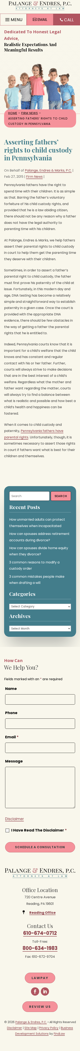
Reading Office (42, 912)
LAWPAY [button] (40, 978)
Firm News (34, 176)
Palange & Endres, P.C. (31, 1022)
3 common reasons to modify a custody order (34, 565)
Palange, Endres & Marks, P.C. (48, 170)
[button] (13, 18)
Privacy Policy (48, 1028)
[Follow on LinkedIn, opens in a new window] (45, 991)
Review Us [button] (40, 1006)
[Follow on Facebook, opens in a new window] (35, 991)
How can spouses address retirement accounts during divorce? (39, 536)
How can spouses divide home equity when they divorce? (38, 551)
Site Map (30, 1028)
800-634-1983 (40, 948)
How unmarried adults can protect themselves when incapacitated (37, 522)
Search (61, 496)
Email (12, 737)
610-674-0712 (40, 933)
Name (11, 688)
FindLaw (59, 1034)
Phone (11, 712)
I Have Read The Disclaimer (39, 830)
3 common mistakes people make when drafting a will (36, 579)
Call (69, 20)
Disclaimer (14, 818)
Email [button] (42, 19)
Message (14, 761)
